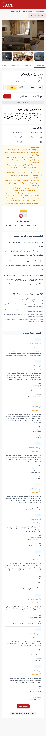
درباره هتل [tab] (27, 65)
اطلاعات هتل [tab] (40, 65)
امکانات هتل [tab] (15, 65)
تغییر (7, 96)
